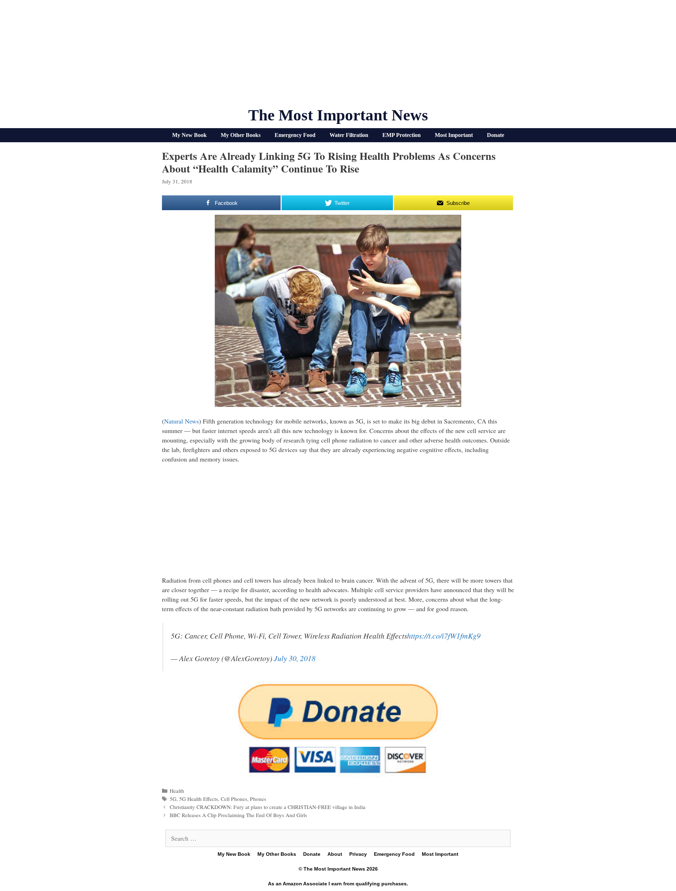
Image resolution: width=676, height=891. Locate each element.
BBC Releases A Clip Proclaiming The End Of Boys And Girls (238, 814)
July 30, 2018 (294, 658)
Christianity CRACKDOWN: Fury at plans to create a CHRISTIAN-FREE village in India (267, 806)
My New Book (189, 135)
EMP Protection (401, 135)
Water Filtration (349, 135)
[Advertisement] (338, 56)
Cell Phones (234, 798)
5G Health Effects (198, 798)
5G (173, 798)
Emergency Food (295, 135)
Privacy (358, 854)
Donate (495, 135)
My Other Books (241, 135)
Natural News (181, 421)
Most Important (454, 135)
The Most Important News (338, 115)
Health (177, 790)
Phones (258, 798)
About (334, 854)
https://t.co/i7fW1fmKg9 (444, 635)
